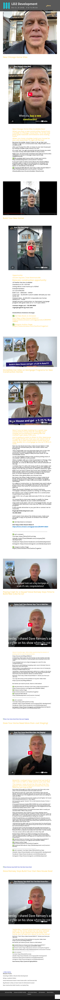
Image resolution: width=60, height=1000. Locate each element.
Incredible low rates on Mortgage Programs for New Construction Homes (28, 371)
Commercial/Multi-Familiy (20, 992)
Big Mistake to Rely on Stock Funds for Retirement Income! (18, 983)
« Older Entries (7, 972)
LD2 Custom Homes (32, 992)
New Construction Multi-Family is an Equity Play (16, 985)
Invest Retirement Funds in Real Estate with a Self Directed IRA (20, 980)
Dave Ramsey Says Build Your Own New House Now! (28, 871)
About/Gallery (50, 992)
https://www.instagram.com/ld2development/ (35, 544)
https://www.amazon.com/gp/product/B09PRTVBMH (30, 527)
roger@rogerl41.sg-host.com (22, 307)
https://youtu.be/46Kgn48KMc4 (22, 680)
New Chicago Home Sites (15, 57)
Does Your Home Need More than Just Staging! (25, 723)
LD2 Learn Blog (8, 992)
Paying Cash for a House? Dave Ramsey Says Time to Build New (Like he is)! (28, 593)
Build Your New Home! (13, 218)
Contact (29, 994)
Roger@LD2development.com (22, 511)
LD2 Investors (42, 992)
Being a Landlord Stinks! (9, 978)
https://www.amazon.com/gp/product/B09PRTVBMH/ (31, 321)
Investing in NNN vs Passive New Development (15, 976)
